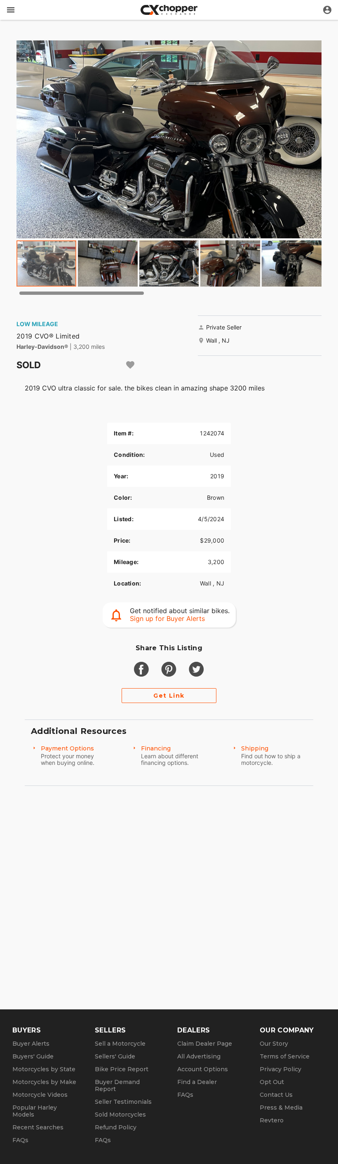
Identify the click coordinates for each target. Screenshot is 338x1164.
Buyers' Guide (33, 1056)
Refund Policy (115, 1127)
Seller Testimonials (123, 1101)
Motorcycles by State (43, 1069)
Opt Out (272, 1082)
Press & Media (281, 1107)
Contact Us (276, 1094)
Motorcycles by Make (44, 1082)
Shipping (254, 748)
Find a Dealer (197, 1082)
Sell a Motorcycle (120, 1043)
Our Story (274, 1043)
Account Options (202, 1069)
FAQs (20, 1140)
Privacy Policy (280, 1069)
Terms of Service (285, 1056)
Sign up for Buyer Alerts (167, 618)
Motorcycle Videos (40, 1094)
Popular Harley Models (34, 1111)
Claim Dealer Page (204, 1043)
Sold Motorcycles (120, 1114)
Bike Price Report (121, 1069)
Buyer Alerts (30, 1043)
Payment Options (67, 748)
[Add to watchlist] (130, 365)
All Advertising (199, 1056)
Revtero (272, 1120)
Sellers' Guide (115, 1056)
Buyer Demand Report (117, 1085)
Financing (156, 748)
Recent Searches (37, 1127)
